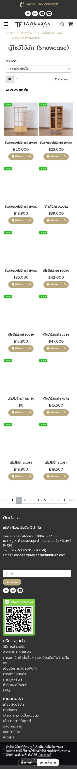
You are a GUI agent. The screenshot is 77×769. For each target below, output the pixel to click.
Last (72, 500)
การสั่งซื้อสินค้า (14, 674)
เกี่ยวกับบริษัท (13, 704)
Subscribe (12, 582)
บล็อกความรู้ (12, 726)
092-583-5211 (48, 4)
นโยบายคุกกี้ (44, 755)
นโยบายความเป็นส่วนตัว (21, 715)
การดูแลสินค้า (13, 679)
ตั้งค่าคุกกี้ (26, 762)
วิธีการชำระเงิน (14, 646)
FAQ (6, 690)
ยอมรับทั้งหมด (47, 762)
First (5, 500)
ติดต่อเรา (10, 710)
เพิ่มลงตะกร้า (22, 156)
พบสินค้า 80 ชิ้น (17, 90)
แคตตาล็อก (11, 732)
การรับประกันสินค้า (17, 652)
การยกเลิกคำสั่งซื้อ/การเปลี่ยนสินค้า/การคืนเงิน (36, 660)
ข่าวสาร (8, 737)
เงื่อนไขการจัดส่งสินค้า (20, 668)
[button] (61, 24)
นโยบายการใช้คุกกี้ (17, 721)
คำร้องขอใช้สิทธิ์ (15, 685)
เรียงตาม (14, 61)
